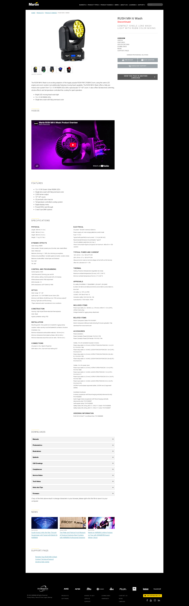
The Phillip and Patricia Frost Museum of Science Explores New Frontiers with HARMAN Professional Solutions (72, 535)
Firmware (36, 493)
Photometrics (37, 445)
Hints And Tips (38, 487)
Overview (121, 38)
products (65, 595)
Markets (82, 5)
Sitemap (50, 597)
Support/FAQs (123, 50)
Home (33, 13)
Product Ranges (107, 5)
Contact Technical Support (44, 559)
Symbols (35, 457)
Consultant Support (138, 66)
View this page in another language (135, 77)
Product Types (93, 5)
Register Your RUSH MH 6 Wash (46, 557)
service (87, 598)
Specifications (123, 44)
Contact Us (123, 595)
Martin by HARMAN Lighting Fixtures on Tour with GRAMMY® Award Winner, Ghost (100, 535)
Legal (45, 597)
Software (65, 598)
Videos (120, 40)
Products (40, 13)
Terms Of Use (39, 597)
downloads (106, 595)
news (121, 598)
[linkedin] (160, 600)
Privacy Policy (31, 597)
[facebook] (148, 600)
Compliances (37, 469)
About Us (123, 5)
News (116, 5)
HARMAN (33, 595)
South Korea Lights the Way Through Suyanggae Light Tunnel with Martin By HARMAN (44, 535)
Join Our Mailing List (153, 595)
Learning (132, 5)
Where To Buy (89, 595)
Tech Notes (37, 481)
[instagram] (156, 600)
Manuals (36, 439)
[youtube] (152, 600)
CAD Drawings (38, 463)
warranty (105, 598)
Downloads (122, 46)
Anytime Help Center (42, 562)
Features (121, 42)
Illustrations (37, 451)
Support (141, 5)
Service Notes (38, 475)
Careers (122, 601)
